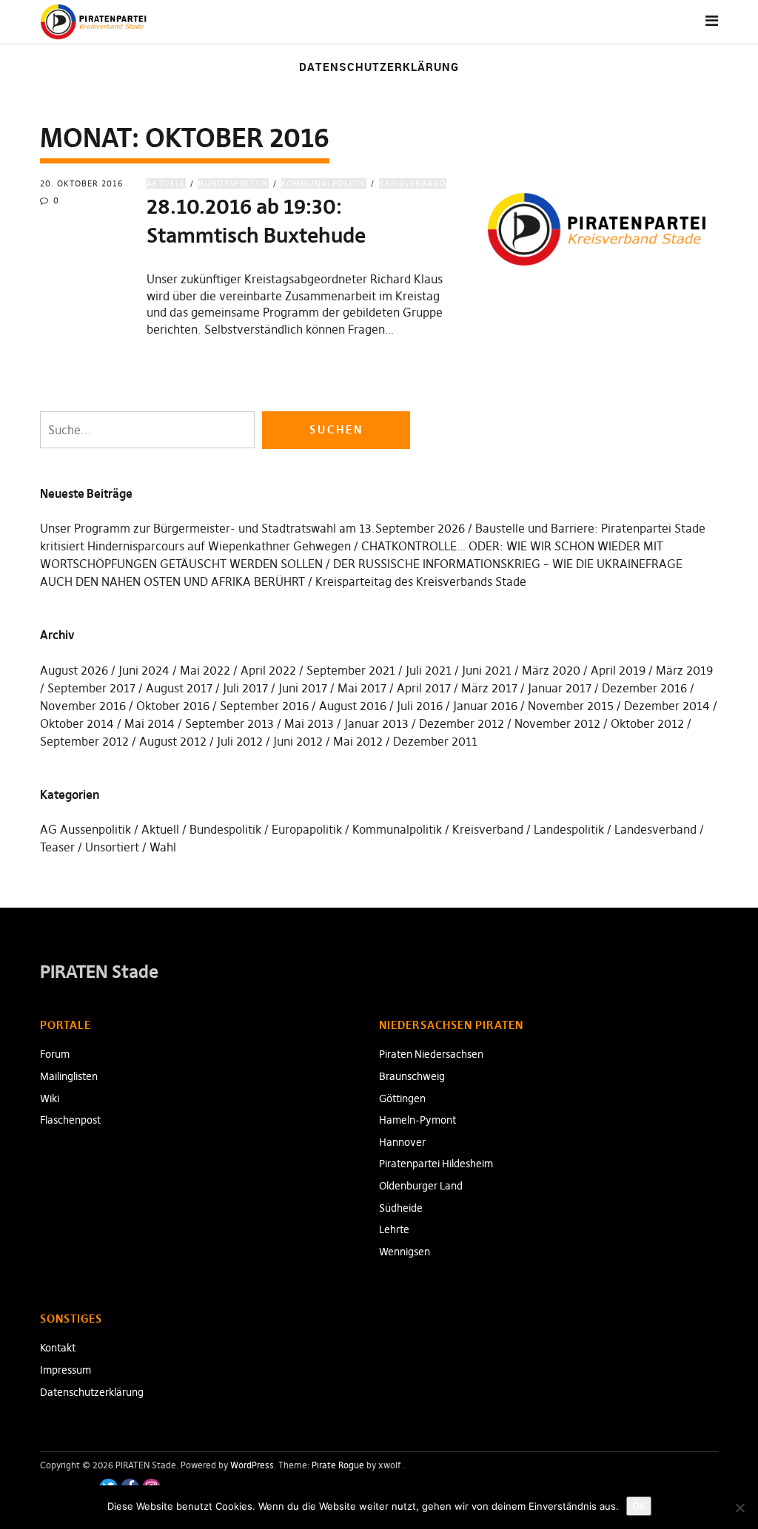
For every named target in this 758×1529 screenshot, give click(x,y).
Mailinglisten (69, 1076)
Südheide (401, 1208)
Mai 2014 (149, 723)
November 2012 (557, 723)
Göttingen (402, 1098)
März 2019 (684, 670)
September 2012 (84, 741)
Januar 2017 (559, 688)
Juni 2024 (144, 670)
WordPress (252, 1465)
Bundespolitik (233, 183)
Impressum (65, 1370)
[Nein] (739, 1507)
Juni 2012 (298, 741)
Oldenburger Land (421, 1185)
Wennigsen (404, 1251)
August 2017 (179, 688)
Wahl (163, 847)
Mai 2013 (309, 723)
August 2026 (74, 670)
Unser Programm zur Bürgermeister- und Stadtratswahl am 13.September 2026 (252, 528)
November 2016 (83, 705)
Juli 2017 (245, 688)
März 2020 (551, 670)
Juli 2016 (420, 705)
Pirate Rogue (338, 1465)
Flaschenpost (70, 1120)
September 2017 (91, 688)
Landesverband (655, 829)
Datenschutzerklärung (379, 66)
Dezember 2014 (667, 705)
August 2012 (173, 741)
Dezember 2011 (435, 741)
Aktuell (166, 183)
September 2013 (229, 723)
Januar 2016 (485, 705)
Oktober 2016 (172, 705)
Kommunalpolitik (323, 183)
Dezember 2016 (644, 688)
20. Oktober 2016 (81, 183)
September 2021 (350, 670)
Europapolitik (307, 829)
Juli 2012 (240, 741)
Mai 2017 (362, 688)
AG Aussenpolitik (85, 829)
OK (638, 1506)
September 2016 (264, 705)
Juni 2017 (302, 688)
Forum (55, 1054)
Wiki (49, 1098)
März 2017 (489, 688)
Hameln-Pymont (417, 1120)
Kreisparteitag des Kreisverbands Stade (420, 581)
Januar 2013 (376, 723)
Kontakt (58, 1347)
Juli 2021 (429, 670)
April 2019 (618, 670)
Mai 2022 (205, 670)
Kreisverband (412, 183)
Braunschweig (412, 1076)
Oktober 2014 (77, 723)
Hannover (402, 1142)
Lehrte (394, 1229)
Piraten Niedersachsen (431, 1054)
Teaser (57, 847)
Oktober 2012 (647, 723)
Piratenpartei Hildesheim (436, 1163)
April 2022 (268, 670)
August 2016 (352, 705)
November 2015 (571, 705)
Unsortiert (112, 847)
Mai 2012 (358, 741)
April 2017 (424, 688)
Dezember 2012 (461, 723)
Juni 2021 (487, 670)
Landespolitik (569, 829)
